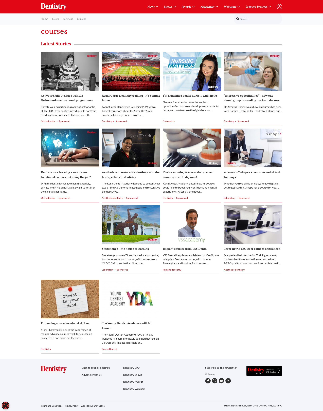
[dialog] (5, 405)
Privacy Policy (71, 406)
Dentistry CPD (131, 368)
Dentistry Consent (58, 5)
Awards (186, 6)
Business (68, 18)
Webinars (230, 6)
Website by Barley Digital (93, 406)
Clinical (81, 18)
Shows (168, 6)
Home (44, 18)
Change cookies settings (96, 368)
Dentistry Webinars (134, 389)
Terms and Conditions (51, 406)
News (151, 6)
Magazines (207, 6)
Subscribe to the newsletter (221, 368)
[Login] (279, 6)
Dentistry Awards (133, 382)
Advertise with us (92, 375)
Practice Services (256, 6)
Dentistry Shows (132, 375)
